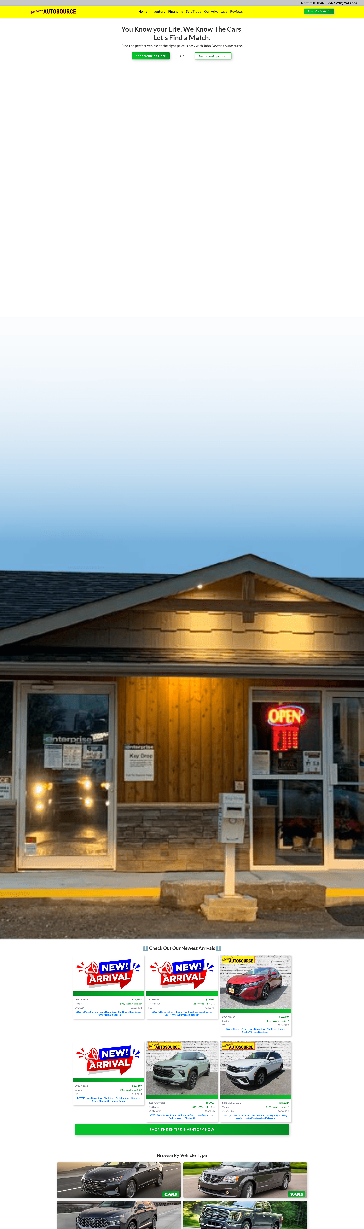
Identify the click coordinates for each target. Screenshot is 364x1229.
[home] (53, 11)
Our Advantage (215, 11)
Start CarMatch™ (319, 11)
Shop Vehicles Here (151, 56)
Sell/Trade (193, 11)
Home (142, 11)
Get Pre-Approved (213, 56)
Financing (175, 11)
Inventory (157, 11)
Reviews (236, 11)
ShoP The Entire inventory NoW (182, 1129)
